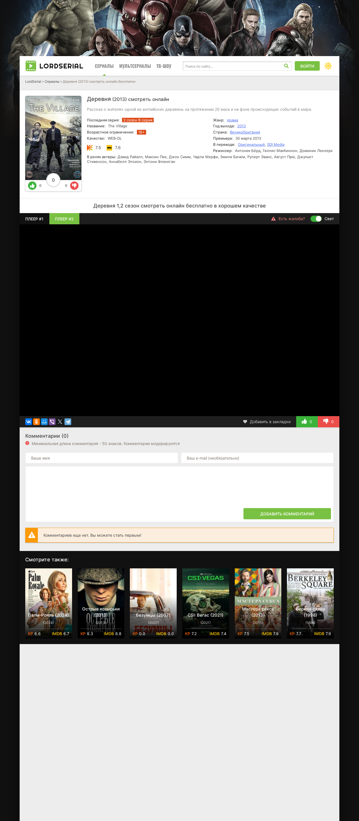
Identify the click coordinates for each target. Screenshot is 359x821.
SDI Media (275, 144)
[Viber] (52, 421)
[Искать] (286, 66)
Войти (307, 66)
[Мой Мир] (44, 421)
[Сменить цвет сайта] (328, 66)
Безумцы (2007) (153, 615)
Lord (61, 66)
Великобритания (245, 132)
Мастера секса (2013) (258, 612)
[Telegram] (68, 421)
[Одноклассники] (36, 421)
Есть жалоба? (292, 218)
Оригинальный (251, 144)
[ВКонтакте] (28, 421)
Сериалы (104, 66)
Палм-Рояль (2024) (48, 615)
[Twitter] (60, 421)
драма (232, 120)
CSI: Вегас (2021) (206, 615)
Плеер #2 (64, 218)
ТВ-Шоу (164, 66)
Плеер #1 (34, 218)
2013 (241, 126)
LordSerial (33, 81)
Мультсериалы (135, 66)
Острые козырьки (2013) (101, 612)
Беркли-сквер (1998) (310, 612)
